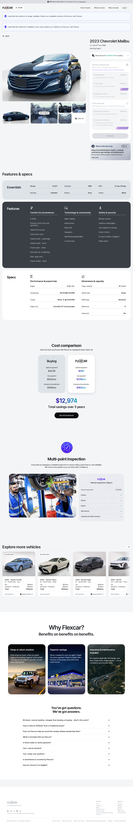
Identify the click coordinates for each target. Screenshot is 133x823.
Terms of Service (67, 821)
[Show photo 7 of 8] (57, 574)
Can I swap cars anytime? (34, 754)
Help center (121, 811)
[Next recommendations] (129, 547)
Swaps (120, 807)
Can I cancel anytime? (32, 748)
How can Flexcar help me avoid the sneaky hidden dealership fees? (51, 731)
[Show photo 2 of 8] (51, 574)
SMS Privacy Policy (79, 821)
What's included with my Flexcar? (37, 737)
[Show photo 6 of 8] (56, 574)
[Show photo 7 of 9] (21, 574)
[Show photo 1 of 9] (14, 574)
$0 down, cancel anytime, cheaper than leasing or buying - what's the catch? (56, 720)
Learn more (82, 1)
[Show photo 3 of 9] (16, 574)
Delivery (120, 805)
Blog (97, 807)
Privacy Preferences (120, 821)
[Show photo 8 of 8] (58, 574)
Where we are (99, 8)
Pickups (120, 804)
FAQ (97, 804)
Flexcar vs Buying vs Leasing (104, 812)
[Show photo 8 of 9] (22, 574)
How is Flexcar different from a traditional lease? (43, 726)
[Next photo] (32, 563)
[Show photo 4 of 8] (53, 574)
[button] (18, 574)
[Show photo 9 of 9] (23, 574)
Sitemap (110, 821)
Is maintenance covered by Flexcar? (38, 759)
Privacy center (122, 812)
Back (7, 36)
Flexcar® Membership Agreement (96, 821)
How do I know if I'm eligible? (35, 765)
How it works (85, 8)
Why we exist (113, 8)
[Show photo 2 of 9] (15, 574)
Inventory (99, 805)
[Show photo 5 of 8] (54, 574)
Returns (120, 809)
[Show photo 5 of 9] (18, 574)
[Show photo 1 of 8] (50, 574)
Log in (124, 8)
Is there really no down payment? (37, 743)
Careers (98, 814)
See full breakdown (66, 415)
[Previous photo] (5, 563)
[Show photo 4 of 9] (17, 574)
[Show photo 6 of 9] (20, 574)
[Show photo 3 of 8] (52, 574)
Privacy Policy (56, 821)
